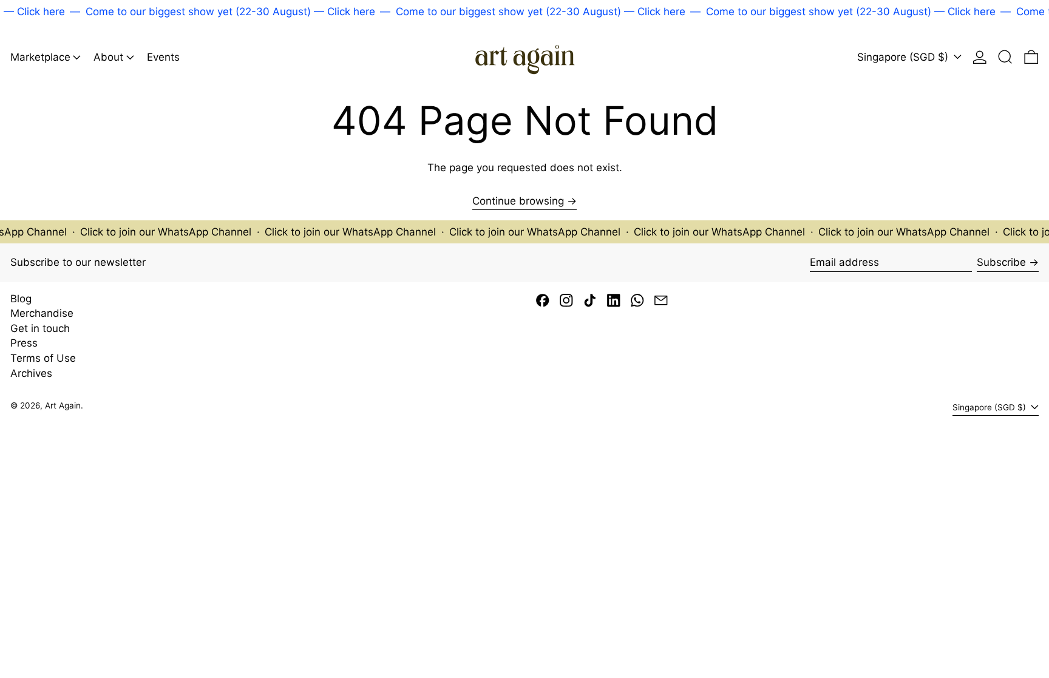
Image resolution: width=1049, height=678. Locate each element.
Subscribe (1001, 262)
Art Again (63, 405)
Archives (31, 373)
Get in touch (40, 328)
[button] (1005, 56)
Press (24, 343)
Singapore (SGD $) (904, 57)
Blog (21, 299)
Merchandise (41, 313)
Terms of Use (43, 358)
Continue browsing (518, 201)
